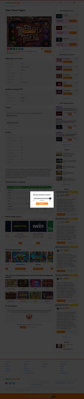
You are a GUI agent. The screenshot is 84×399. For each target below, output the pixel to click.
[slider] (50, 198)
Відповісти (42, 203)
